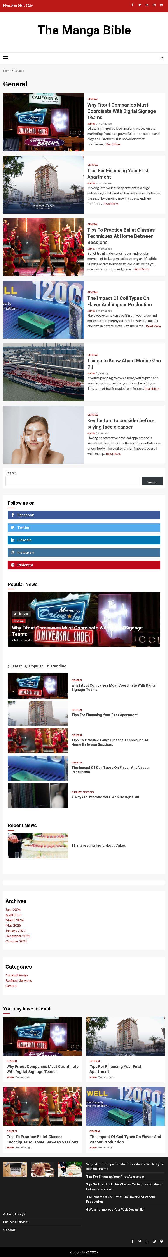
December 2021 (17, 936)
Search (11, 473)
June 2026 (13, 909)
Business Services (83, 792)
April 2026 (13, 915)
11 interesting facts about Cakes (38, 845)
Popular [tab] (35, 666)
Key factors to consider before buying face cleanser (43, 435)
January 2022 (15, 930)
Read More (113, 144)
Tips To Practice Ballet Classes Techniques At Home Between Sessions (43, 247)
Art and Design (16, 975)
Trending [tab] (57, 666)
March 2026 (14, 920)
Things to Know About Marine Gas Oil (43, 372)
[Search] (162, 58)
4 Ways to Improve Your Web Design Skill (38, 795)
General (92, 99)
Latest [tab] (15, 666)
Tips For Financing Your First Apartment (43, 185)
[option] (84, 621)
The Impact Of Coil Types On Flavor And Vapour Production (43, 310)
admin (91, 123)
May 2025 (13, 925)
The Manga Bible (84, 30)
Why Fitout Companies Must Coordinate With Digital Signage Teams (43, 122)
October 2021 (16, 941)
